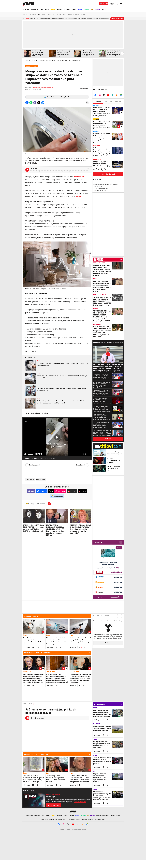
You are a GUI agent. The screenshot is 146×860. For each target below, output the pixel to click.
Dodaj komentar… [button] (37, 718)
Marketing (45, 819)
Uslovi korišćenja (99, 819)
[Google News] (121, 95)
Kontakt (51, 819)
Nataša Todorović (47, 87)
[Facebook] (95, 95)
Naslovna (28, 60)
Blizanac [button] (103, 621)
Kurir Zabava (36, 87)
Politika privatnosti (87, 819)
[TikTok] (112, 95)
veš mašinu (79, 177)
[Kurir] (28, 3)
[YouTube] (108, 95)
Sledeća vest (80, 465)
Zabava (35, 60)
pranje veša (40, 480)
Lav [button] (112, 621)
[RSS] (117, 95)
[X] (104, 95)
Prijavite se (55, 805)
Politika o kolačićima (69, 819)
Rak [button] (108, 621)
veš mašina (30, 480)
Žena (42, 60)
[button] (83, 88)
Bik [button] (99, 621)
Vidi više (108, 643)
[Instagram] (100, 95)
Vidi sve (108, 439)
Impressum (58, 819)
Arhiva (78, 819)
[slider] (30, 454)
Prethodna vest (34, 465)
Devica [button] (116, 621)
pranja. (78, 196)
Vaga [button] (120, 621)
